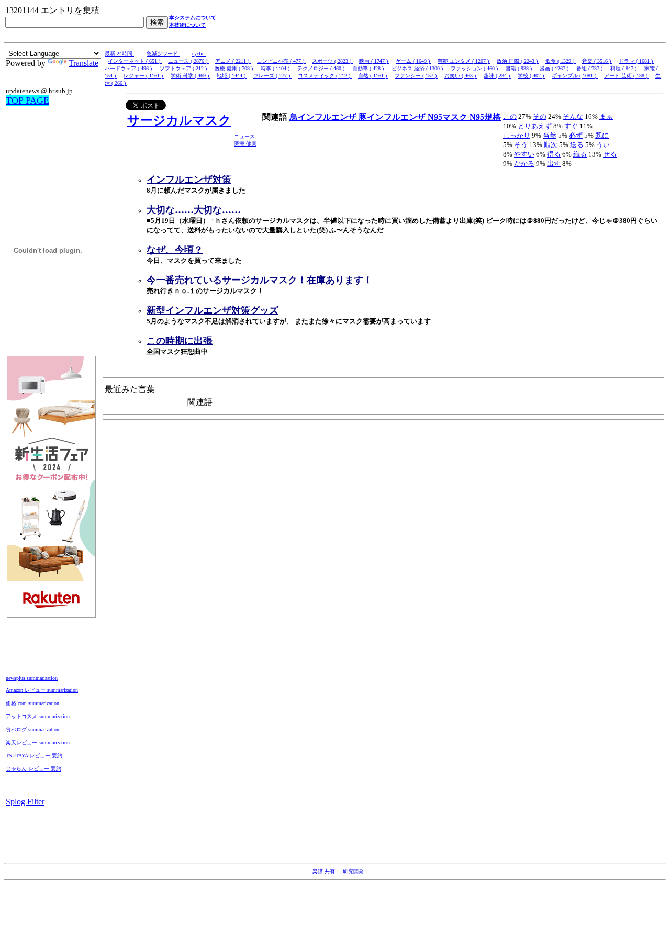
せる (610, 154)
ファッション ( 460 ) (475, 68)
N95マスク (449, 117)
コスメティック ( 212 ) (325, 76)
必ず (576, 135)
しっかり (516, 135)
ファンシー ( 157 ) (416, 76)
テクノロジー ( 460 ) (321, 68)
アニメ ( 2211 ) (233, 61)
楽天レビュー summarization (38, 742)
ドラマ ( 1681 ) (636, 61)
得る (554, 154)
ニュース (244, 136)
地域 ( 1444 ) (232, 76)
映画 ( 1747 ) (374, 61)
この (510, 116)
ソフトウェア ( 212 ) (184, 68)
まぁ (606, 116)
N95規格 (485, 117)
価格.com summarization (32, 703)
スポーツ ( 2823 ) (332, 61)
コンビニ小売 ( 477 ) (281, 61)
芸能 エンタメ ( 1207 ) (464, 61)
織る (580, 154)
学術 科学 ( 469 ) (190, 76)
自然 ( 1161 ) (373, 76)
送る (577, 145)
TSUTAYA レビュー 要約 (34, 755)
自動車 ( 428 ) (368, 68)
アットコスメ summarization (38, 716)
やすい (524, 154)
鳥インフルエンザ (324, 117)
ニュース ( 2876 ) (188, 61)
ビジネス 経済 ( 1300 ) (418, 68)
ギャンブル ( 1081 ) (575, 76)
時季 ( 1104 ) (276, 68)
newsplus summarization (32, 678)
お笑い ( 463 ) (460, 76)
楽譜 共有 (323, 871)
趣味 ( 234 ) (497, 76)
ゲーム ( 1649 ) (413, 61)
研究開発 (353, 871)
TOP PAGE (27, 100)
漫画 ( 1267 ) (555, 68)
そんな (573, 116)
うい (603, 145)
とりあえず (535, 126)
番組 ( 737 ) (590, 68)
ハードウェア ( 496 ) (129, 68)
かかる (524, 163)
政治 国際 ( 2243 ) (518, 61)
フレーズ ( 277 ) (272, 76)
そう (521, 145)
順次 (550, 145)
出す (554, 163)
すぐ (571, 126)
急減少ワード (163, 54)
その (539, 116)
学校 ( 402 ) (531, 76)
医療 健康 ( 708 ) (234, 68)
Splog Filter (25, 801)
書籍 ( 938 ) (519, 68)
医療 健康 (245, 144)
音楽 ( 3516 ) (597, 61)
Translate (83, 63)
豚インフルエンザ (393, 117)
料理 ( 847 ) (624, 68)
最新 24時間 (119, 54)
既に (602, 135)
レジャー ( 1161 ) (144, 76)
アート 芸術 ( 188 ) (626, 76)
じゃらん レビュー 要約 (33, 769)
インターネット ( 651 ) (135, 61)
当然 (549, 135)
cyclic (199, 54)
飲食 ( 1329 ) (560, 61)
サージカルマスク (179, 120)
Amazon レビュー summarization (42, 690)
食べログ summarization (32, 729)
